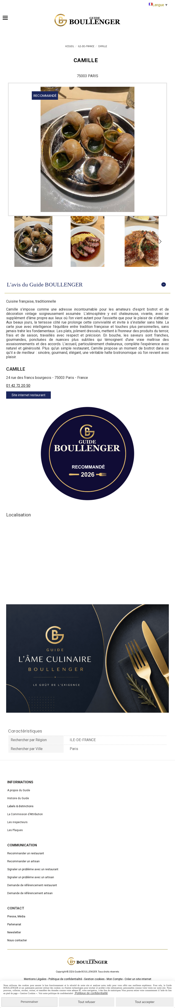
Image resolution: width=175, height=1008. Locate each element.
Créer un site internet (138, 979)
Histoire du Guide (18, 798)
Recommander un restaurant (25, 853)
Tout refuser (86, 1002)
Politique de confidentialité (65, 979)
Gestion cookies (94, 979)
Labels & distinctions (20, 806)
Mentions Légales (35, 979)
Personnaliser (29, 1001)
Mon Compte (115, 979)
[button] (160, 241)
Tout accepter (144, 1002)
